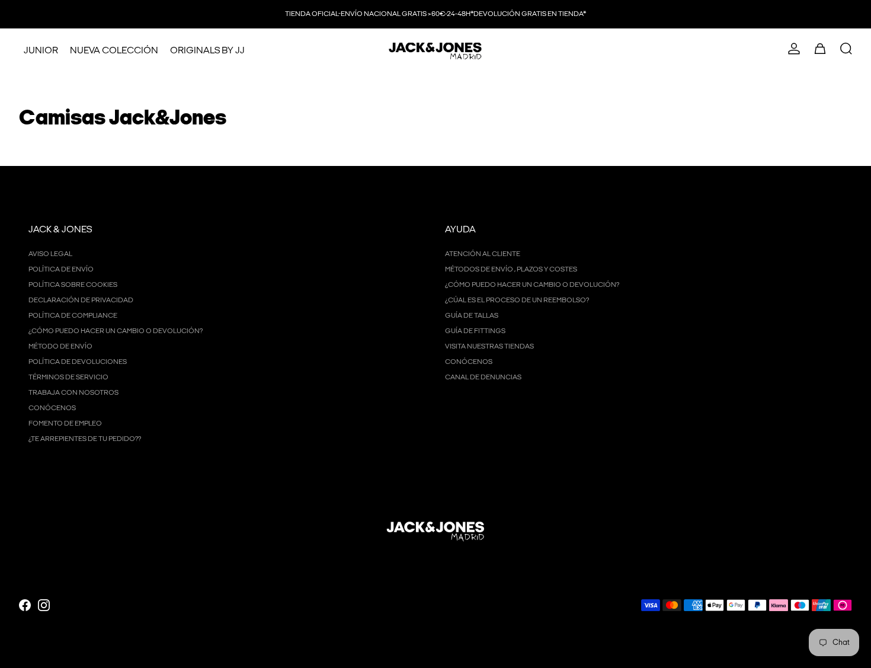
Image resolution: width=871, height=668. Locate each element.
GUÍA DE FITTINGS (475, 331)
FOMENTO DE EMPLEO (65, 423)
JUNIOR (41, 50)
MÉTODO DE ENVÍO (60, 346)
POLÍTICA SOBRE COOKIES (72, 284)
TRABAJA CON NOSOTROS (73, 392)
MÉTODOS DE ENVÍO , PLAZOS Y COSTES (511, 269)
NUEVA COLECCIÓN (114, 50)
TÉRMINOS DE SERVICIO (68, 377)
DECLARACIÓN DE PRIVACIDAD (80, 300)
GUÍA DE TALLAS (471, 315)
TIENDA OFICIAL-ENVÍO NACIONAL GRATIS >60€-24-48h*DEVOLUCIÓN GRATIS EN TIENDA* (435, 13)
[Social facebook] (25, 605)
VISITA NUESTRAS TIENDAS (489, 346)
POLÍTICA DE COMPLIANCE (72, 315)
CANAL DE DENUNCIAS (483, 377)
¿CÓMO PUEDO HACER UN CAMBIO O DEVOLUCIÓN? (115, 331)
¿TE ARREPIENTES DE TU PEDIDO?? (84, 438)
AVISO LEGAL (50, 254)
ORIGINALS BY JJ (207, 50)
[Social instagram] (44, 605)
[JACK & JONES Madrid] (435, 51)
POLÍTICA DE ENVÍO (61, 269)
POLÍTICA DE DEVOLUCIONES (77, 361)
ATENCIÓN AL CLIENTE (482, 254)
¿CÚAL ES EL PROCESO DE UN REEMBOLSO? (517, 300)
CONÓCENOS (52, 408)
